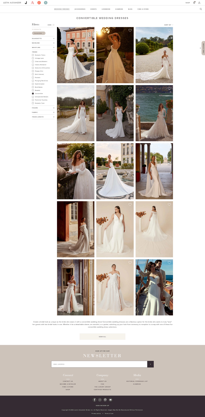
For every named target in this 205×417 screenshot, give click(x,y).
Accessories (80, 9)
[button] (38, 33)
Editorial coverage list (137, 381)
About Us (102, 381)
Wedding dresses (62, 9)
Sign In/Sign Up (102, 405)
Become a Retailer (68, 384)
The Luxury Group (102, 387)
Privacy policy (96, 413)
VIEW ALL (102, 337)
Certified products (102, 389)
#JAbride (119, 9)
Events (94, 9)
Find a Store (143, 9)
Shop (188, 3)
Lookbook (106, 9)
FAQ (102, 384)
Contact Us (68, 381)
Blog (130, 9)
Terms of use (109, 413)
